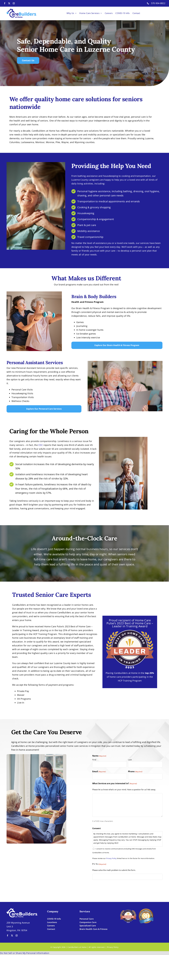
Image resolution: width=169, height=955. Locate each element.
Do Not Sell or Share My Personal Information (24, 953)
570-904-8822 (158, 3)
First (94, 759)
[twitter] (9, 3)
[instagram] (14, 3)
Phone (135, 771)
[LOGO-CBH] (21, 9)
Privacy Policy (111, 858)
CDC (40, 444)
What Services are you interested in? (114, 783)
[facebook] (5, 3)
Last (130, 759)
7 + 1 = (99, 864)
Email (99, 771)
